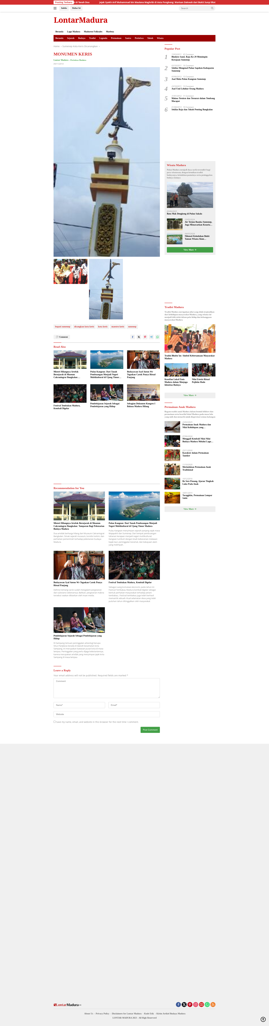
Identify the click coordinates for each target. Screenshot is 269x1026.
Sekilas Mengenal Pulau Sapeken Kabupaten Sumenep (193, 69)
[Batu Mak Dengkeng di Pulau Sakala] (190, 195)
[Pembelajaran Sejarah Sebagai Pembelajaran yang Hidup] (106, 392)
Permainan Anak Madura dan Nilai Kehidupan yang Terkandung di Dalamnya (196, 426)
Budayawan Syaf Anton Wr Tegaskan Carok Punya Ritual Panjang (141, 374)
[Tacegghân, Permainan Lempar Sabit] (172, 498)
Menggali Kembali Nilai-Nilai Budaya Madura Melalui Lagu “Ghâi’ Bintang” (196, 440)
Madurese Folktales (93, 31)
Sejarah (70, 38)
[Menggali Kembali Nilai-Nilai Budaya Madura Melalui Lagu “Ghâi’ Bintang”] (172, 441)
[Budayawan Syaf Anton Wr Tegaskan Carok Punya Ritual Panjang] (143, 359)
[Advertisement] (107, 447)
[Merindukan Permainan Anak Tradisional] (172, 469)
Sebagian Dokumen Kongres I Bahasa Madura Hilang (141, 405)
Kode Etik (149, 1013)
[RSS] (212, 1004)
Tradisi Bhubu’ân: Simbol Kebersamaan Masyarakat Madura (190, 357)
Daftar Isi (76, 8)
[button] (212, 8)
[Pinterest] (189, 1004)
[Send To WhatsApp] (157, 337)
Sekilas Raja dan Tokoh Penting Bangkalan (192, 109)
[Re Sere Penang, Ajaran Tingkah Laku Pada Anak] (172, 483)
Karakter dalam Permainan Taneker (195, 454)
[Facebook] (178, 1004)
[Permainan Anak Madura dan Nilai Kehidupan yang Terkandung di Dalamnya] (172, 427)
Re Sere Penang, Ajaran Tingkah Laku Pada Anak (198, 482)
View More (189, 250)
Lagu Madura (73, 31)
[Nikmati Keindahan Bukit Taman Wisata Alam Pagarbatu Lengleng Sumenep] (174, 238)
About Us (88, 1013)
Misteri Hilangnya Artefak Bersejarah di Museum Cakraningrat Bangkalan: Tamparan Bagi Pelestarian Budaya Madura (66, 375)
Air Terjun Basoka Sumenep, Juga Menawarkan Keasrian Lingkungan (198, 223)
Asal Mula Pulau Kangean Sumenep (189, 79)
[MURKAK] (70, 271)
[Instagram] (195, 1004)
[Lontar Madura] (81, 19)
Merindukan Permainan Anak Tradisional (196, 468)
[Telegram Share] (151, 337)
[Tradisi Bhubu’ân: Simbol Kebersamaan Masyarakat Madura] (190, 338)
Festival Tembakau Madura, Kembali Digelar (67, 407)
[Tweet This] (139, 337)
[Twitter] (184, 1004)
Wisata (160, 38)
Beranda (59, 31)
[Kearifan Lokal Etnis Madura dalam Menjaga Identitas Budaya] (176, 369)
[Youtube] (201, 1004)
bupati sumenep (62, 326)
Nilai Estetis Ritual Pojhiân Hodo (201, 380)
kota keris (102, 326)
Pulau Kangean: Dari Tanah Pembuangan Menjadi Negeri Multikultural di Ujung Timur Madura (104, 375)
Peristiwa (139, 38)
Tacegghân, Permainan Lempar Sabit (197, 496)
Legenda (103, 38)
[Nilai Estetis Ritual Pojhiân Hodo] (203, 369)
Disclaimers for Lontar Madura (127, 1013)
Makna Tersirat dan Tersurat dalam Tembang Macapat (193, 99)
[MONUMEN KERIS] (106, 289)
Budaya (81, 38)
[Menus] (56, 8)
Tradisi (92, 38)
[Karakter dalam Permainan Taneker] (172, 455)
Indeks (64, 8)
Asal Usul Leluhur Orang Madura (188, 89)
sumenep (132, 326)
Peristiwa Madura (78, 60)
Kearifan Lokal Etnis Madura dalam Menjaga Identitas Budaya (176, 382)
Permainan (116, 38)
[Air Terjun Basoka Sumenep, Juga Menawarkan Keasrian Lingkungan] (174, 224)
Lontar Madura (61, 60)
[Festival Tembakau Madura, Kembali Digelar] (70, 393)
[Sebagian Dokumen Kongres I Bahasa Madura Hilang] (143, 392)
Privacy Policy (102, 1013)
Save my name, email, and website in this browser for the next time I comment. (97, 721)
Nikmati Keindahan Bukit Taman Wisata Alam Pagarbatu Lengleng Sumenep (197, 237)
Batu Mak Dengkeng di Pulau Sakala (184, 214)
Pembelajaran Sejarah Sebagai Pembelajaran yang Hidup (104, 405)
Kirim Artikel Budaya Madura (170, 1013)
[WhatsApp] (207, 1004)
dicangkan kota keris (84, 326)
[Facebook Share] (132, 337)
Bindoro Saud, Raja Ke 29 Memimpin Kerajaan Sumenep (190, 58)
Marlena (110, 31)
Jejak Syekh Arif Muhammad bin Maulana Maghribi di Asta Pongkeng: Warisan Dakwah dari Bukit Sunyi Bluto (118, 2)
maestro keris (117, 326)
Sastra (128, 38)
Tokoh (150, 38)
